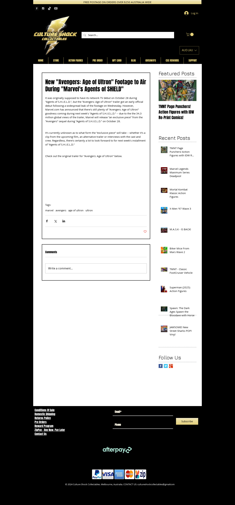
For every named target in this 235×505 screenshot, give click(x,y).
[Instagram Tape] (43, 8)
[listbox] (189, 50)
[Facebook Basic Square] (161, 366)
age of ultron (75, 210)
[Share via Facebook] (47, 221)
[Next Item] (191, 90)
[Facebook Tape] (37, 8)
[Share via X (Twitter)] (55, 221)
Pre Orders (41, 422)
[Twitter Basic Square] (166, 366)
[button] (190, 34)
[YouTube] (56, 8)
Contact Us (41, 434)
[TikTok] (49, 8)
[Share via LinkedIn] (63, 221)
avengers (61, 210)
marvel (49, 210)
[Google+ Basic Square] (171, 366)
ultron (89, 210)
